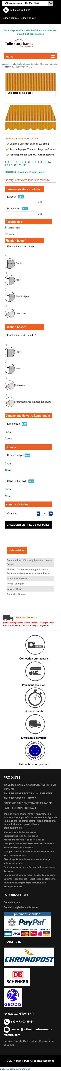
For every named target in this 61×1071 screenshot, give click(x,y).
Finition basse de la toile (21, 335)
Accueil (5, 63)
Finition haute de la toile (21, 246)
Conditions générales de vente (21, 907)
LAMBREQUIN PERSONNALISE (21, 808)
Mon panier (29, 17)
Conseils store (12, 902)
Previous (10, 83)
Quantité (12, 513)
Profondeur (17, 208)
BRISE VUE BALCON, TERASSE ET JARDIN (28, 803)
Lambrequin (17, 423)
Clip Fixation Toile (20, 481)
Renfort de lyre (18, 455)
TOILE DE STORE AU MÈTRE (20, 798)
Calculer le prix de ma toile (28, 525)
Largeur (15, 196)
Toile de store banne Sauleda (25, 63)
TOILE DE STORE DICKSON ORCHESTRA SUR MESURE (30, 786)
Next (51, 83)
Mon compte (12, 17)
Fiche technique (17, 550)
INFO (21, 196)
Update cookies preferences (15, 1068)
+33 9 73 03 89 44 (19, 9)
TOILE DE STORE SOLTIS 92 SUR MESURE (28, 793)
